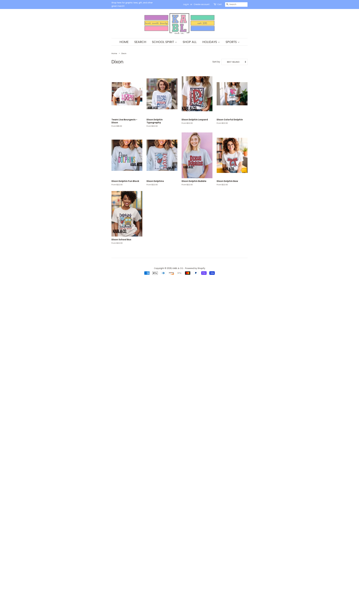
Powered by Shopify (195, 268)
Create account (202, 4)
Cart (219, 4)
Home (124, 42)
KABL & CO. (178, 268)
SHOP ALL (190, 42)
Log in (186, 4)
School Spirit (163, 42)
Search (140, 42)
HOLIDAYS (210, 42)
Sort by (216, 61)
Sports (232, 42)
